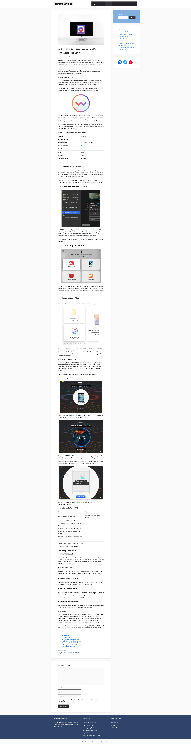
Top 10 (95, 4)
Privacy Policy (115, 725)
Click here (83, 146)
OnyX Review (65, 637)
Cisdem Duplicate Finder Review (71, 643)
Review (108, 4)
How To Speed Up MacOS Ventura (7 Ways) (70, 652)
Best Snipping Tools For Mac (91, 728)
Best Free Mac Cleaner (89, 723)
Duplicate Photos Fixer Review (71, 641)
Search (120, 15)
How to (102, 4)
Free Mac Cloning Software (90, 730)
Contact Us (133, 4)
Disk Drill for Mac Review (69, 647)
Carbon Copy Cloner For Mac (70, 639)
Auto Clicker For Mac (89, 725)
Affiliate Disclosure (117, 728)
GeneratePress (105, 741)
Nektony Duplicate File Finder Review (73, 645)
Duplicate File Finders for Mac (91, 735)
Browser (125, 4)
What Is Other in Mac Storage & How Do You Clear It (72, 654)
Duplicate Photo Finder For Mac (92, 733)
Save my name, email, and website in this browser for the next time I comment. (79, 701)
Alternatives (116, 4)
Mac (60, 650)
